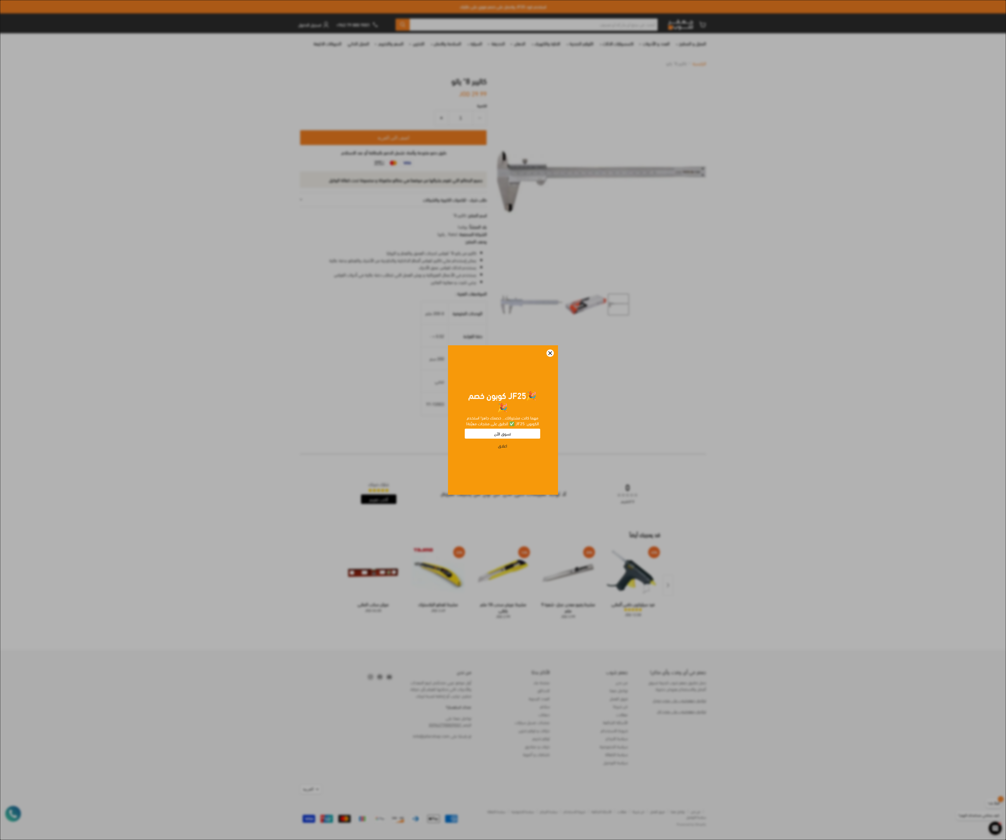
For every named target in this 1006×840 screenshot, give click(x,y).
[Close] (550, 353)
